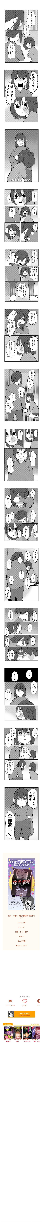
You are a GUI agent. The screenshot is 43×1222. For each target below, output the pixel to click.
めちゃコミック (21, 946)
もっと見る (34, 1024)
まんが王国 (21, 941)
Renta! (21, 936)
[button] (21, 495)
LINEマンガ (21, 923)
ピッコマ (21, 927)
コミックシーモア (21, 932)
